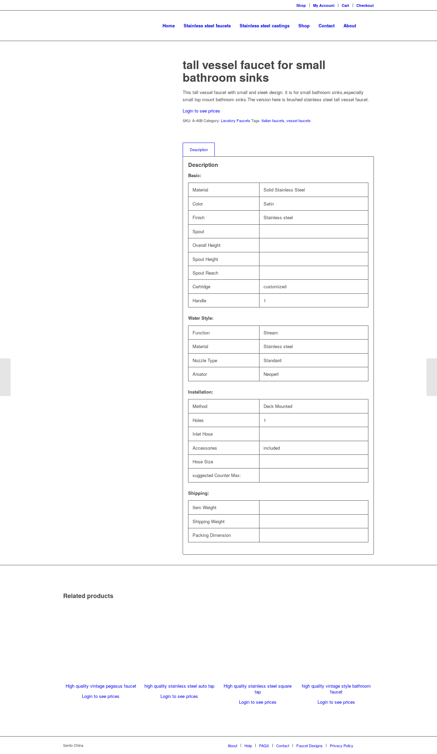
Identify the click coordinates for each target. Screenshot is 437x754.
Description (199, 149)
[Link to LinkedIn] (369, 745)
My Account (324, 5)
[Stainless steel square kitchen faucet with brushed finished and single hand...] (5, 377)
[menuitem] (168, 26)
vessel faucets (298, 120)
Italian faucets (273, 120)
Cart (345, 5)
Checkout (365, 5)
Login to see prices (201, 110)
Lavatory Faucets (235, 120)
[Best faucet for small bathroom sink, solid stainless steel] (431, 377)
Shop (301, 5)
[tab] (199, 150)
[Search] (367, 26)
